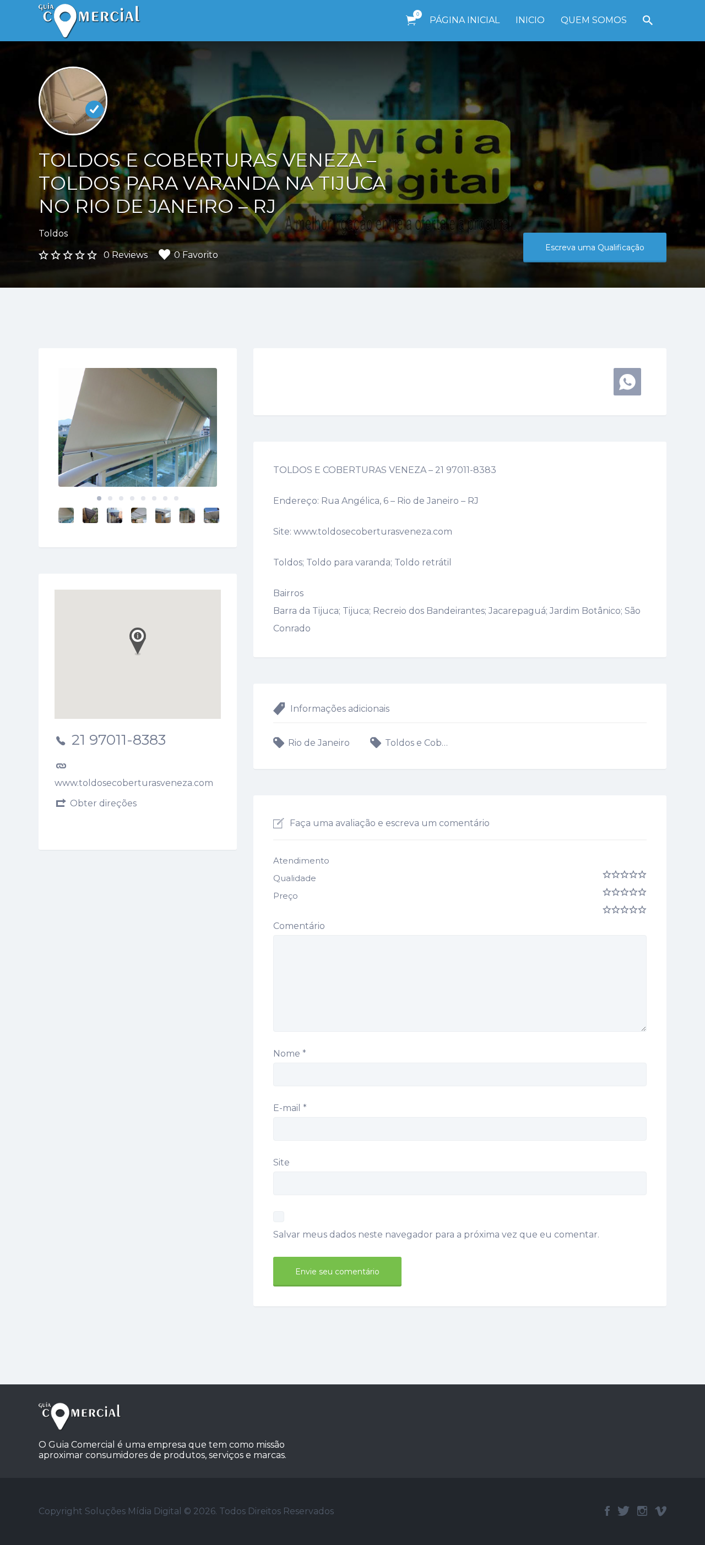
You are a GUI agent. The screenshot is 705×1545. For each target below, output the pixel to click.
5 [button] (143, 498)
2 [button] (110, 498)
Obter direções (103, 803)
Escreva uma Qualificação (594, 247)
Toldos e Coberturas (418, 743)
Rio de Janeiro (319, 743)
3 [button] (121, 498)
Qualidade (294, 878)
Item (411, 20)
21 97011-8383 (119, 740)
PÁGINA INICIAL (465, 20)
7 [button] (165, 498)
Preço (285, 895)
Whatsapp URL (627, 381)
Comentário (299, 926)
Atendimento (301, 860)
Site (281, 1162)
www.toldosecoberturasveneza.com (134, 783)
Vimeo (660, 1510)
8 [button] (176, 498)
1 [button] (99, 498)
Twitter (623, 1510)
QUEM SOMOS (594, 20)
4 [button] (132, 498)
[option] (137, 427)
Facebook (607, 1510)
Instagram (642, 1510)
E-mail (290, 1108)
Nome (289, 1053)
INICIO (530, 20)
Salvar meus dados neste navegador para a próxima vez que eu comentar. (436, 1234)
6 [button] (154, 498)
